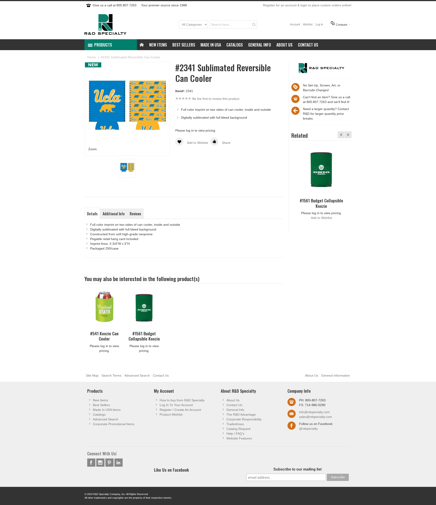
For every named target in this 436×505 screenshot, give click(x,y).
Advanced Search (137, 375)
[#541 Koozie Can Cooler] (104, 307)
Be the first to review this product (215, 99)
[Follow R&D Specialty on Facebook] (91, 462)
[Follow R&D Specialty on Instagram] (100, 462)
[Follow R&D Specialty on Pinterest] (109, 462)
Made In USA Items (107, 410)
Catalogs (99, 414)
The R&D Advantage (241, 414)
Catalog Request (238, 429)
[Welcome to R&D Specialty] (105, 24)
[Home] (141, 44)
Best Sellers (101, 405)
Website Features (239, 438)
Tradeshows (235, 424)
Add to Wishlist (321, 218)
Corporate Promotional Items (113, 424)
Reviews (135, 213)
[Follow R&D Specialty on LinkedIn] (118, 462)
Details (92, 213)
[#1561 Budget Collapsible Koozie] (321, 169)
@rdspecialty (308, 428)
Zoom (92, 149)
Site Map (92, 375)
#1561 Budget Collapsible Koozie (321, 203)
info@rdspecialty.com (314, 412)
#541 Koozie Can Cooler (104, 336)
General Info (235, 410)
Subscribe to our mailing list (297, 469)
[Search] (254, 24)
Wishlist (307, 24)
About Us (311, 375)
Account (295, 24)
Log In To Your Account (176, 405)
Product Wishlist (171, 414)
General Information (335, 375)
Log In (319, 24)
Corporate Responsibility (244, 419)
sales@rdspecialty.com (315, 417)
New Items (100, 400)
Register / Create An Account (180, 410)
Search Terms (111, 375)
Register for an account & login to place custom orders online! (307, 5)
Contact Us (161, 375)
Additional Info (114, 213)
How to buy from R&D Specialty (182, 400)
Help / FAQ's (235, 433)
